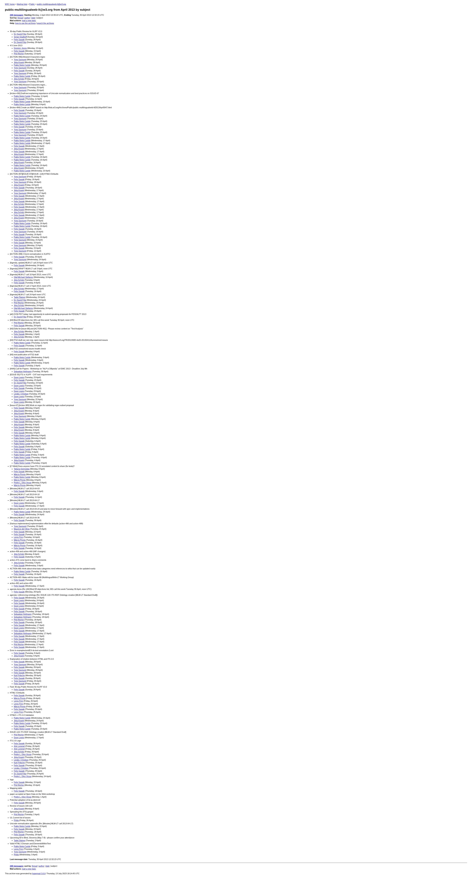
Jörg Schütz (19, 79)
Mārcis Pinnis (20, 474)
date (33, 18)
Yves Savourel (20, 60)
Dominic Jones (20, 48)
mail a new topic (29, 21)
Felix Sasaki (19, 40)
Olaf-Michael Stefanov (23, 277)
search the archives (45, 23)
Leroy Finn (18, 537)
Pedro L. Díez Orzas (22, 483)
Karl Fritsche (19, 675)
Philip (16, 820)
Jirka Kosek (19, 62)
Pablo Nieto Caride (22, 65)
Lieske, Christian (21, 394)
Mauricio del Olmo (22, 529)
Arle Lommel (19, 746)
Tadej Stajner (19, 840)
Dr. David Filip (20, 34)
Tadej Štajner (19, 297)
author (27, 18)
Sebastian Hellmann (23, 371)
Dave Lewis (19, 377)
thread (20, 18)
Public (32, 4)
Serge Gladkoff (20, 37)
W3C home (10, 4)
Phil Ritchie (19, 54)
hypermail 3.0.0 (38, 874)
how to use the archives (25, 23)
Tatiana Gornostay (22, 469)
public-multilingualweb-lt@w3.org (51, 4)
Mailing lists (22, 4)
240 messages (16, 15)
